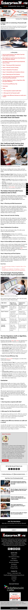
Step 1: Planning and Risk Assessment (12, 65)
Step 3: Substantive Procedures (10, 69)
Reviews (18, 6)
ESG (22, 248)
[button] (9, 469)
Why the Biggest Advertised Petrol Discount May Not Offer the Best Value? (19, 490)
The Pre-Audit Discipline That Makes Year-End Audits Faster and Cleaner (13, 55)
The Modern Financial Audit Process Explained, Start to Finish (14, 62)
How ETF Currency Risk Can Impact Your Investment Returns (19, 513)
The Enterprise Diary (12, 6)
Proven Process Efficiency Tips (10, 83)
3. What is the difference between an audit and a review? (14, 96)
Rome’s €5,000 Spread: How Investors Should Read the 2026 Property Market (18, 498)
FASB (17, 340)
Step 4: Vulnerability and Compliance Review (13, 72)
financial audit (9, 358)
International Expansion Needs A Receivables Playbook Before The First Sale (18, 482)
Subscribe (22, 6)
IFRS (13, 340)
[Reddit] (27, 194)
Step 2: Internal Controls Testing (10, 67)
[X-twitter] (27, 187)
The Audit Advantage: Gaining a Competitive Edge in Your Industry (14, 267)
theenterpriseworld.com (15, 598)
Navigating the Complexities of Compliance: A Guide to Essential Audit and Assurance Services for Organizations (14, 269)
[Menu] (27, 7)
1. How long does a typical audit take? (12, 90)
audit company (12, 187)
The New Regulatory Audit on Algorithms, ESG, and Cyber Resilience (13, 81)
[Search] (0, 7)
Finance (3, 19)
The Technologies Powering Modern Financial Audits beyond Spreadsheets (13, 77)
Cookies (17, 604)
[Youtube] (27, 191)
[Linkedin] (27, 184)
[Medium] (27, 189)
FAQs (4, 88)
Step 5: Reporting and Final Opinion (11, 74)
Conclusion (5, 86)
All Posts (5, 460)
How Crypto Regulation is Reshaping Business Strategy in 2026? (18, 505)
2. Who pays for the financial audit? (11, 93)
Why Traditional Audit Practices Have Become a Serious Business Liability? (13, 58)
